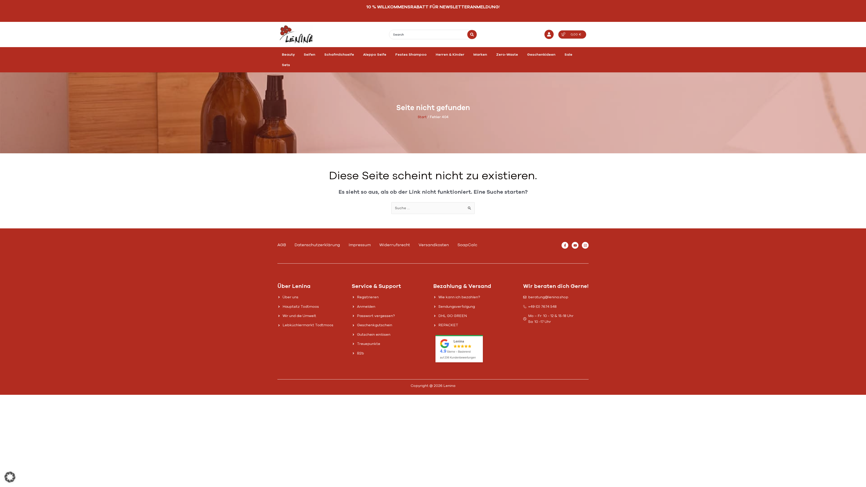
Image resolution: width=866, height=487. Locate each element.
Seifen (309, 54)
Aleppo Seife (374, 54)
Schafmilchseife (339, 54)
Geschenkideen (541, 54)
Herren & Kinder (450, 54)
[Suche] (472, 34)
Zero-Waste (507, 54)
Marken (480, 54)
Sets (286, 64)
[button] (10, 477)
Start (422, 117)
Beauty (288, 54)
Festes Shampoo (411, 54)
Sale (568, 54)
